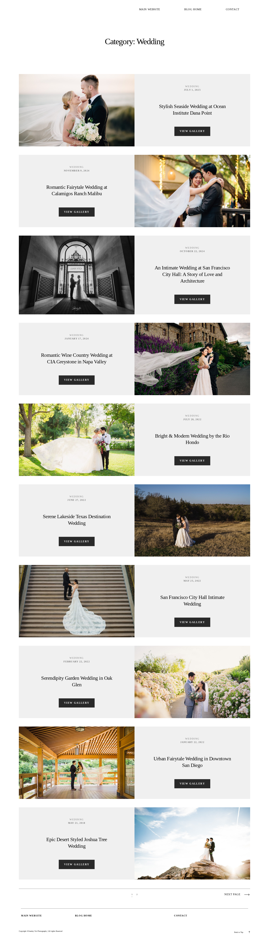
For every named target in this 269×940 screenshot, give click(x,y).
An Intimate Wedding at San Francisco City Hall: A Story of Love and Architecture (192, 274)
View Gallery (192, 131)
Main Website (149, 9)
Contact (232, 9)
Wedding (192, 86)
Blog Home (192, 9)
